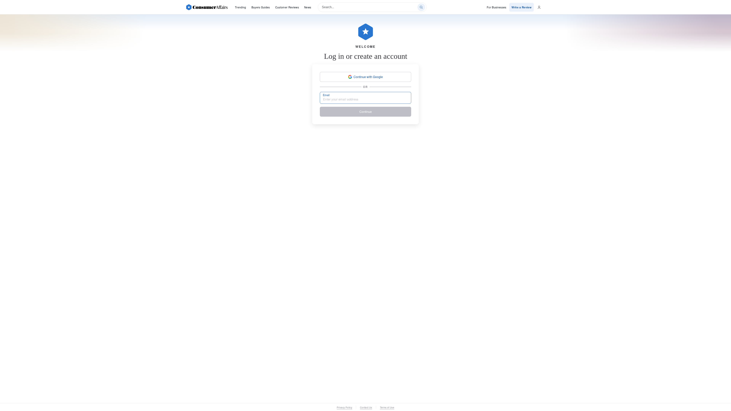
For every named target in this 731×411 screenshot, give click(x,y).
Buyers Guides (260, 7)
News (307, 7)
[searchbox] (372, 7)
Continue (365, 111)
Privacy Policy (344, 407)
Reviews (287, 7)
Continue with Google (368, 77)
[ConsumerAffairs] (207, 7)
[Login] (539, 7)
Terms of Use (387, 407)
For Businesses (496, 7)
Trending (240, 7)
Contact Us (366, 407)
